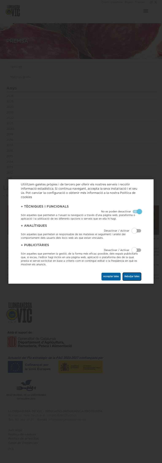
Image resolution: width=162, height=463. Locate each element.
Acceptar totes (111, 276)
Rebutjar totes (131, 276)
